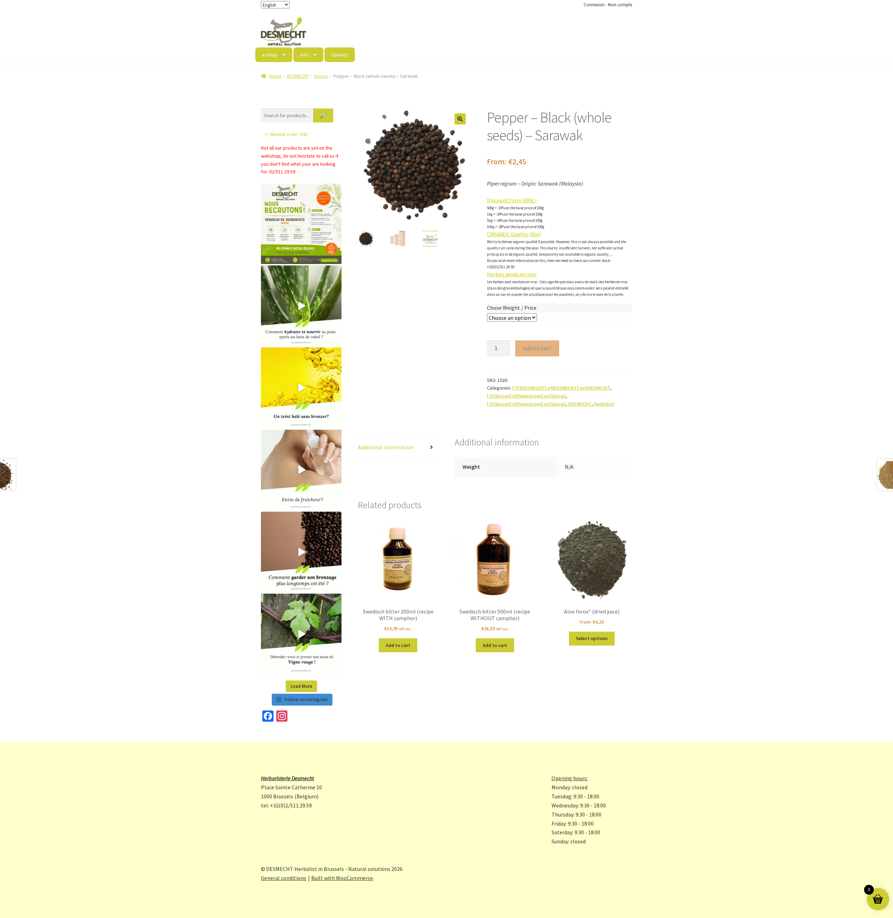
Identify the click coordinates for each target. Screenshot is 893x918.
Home (275, 76)
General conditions (283, 877)
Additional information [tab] (385, 447)
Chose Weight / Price (511, 307)
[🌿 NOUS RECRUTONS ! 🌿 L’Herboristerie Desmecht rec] (301, 223)
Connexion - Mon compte (608, 5)
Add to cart (537, 348)
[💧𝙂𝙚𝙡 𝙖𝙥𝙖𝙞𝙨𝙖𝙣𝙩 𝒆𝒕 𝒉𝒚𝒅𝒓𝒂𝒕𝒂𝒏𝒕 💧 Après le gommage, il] (301, 305)
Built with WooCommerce (342, 877)
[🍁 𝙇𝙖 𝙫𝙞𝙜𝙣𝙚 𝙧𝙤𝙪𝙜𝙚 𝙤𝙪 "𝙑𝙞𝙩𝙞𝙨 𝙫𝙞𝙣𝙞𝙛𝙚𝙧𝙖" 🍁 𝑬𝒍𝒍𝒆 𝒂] (301, 634)
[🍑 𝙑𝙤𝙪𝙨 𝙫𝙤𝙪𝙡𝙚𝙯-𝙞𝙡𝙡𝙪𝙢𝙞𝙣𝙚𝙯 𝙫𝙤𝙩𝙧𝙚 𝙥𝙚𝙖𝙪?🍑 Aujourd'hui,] (301, 387)
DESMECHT (298, 76)
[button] (460, 119)
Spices (321, 76)
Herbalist (604, 404)
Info (304, 55)
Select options (592, 638)
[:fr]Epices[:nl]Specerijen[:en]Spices (526, 396)
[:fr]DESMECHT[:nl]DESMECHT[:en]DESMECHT (561, 388)
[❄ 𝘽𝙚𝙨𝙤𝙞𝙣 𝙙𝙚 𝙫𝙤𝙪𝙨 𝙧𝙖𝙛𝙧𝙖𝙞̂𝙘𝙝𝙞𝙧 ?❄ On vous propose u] (301, 470)
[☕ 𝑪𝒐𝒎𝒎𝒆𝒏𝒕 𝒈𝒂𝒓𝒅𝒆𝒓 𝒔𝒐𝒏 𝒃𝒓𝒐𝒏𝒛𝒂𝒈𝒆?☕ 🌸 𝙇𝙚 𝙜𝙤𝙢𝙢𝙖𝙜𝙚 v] (301, 552)
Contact (339, 55)
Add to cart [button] (398, 645)
